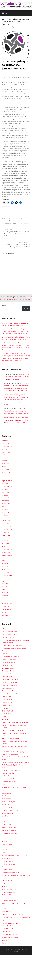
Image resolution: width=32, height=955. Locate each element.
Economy (5, 708)
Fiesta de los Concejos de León (11, 770)
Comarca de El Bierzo (8, 662)
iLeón (3, 790)
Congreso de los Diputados (10, 691)
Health (4, 784)
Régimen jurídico (7, 895)
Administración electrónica (10, 631)
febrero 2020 (6, 472)
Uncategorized (6, 931)
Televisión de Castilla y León (10, 923)
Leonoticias (5, 819)
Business (4, 654)
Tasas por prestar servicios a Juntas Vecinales (16, 917)
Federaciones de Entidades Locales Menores (14, 223)
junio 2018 (5, 489)
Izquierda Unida (6, 793)
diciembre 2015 (6, 526)
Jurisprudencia (6, 804)
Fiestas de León (6, 776)
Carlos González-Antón (9, 659)
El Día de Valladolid (7, 711)
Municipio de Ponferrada (9, 833)
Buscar (4, 305)
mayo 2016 (5, 512)
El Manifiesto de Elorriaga (9, 714)
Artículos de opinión (8, 637)
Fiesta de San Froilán (8, 773)
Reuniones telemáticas (9, 901)
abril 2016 (5, 515)
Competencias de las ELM (10, 679)
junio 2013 (5, 586)
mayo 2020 (5, 463)
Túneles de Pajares (7, 929)
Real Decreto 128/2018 (9, 889)
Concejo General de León (11, 219)
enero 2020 (5, 475)
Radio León (5, 886)
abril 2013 (5, 592)
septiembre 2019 (7, 481)
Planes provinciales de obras (10, 872)
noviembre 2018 (7, 486)
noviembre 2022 (7, 446)
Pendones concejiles (8, 867)
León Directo (6, 816)
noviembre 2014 (7, 549)
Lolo (3, 821)
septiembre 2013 (7, 581)
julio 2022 (5, 449)
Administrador (23, 27)
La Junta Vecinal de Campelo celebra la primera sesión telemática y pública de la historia (16, 411)
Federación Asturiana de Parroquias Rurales (15, 722)
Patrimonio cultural (8, 861)
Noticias (4, 850)
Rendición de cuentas (8, 898)
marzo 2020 (5, 469)
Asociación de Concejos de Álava (12, 645)
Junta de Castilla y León (9, 802)
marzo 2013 (5, 595)
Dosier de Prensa (7, 705)
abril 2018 (5, 495)
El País (4, 717)
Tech (3, 920)
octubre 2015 (6, 532)
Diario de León (6, 697)
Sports (4, 909)
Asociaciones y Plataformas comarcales (14, 648)
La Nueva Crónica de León (10, 810)
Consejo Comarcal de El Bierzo (11, 694)
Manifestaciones (7, 824)
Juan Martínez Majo (8, 796)
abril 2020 (5, 466)
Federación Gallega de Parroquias (12, 738)
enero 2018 (5, 498)
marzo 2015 (5, 543)
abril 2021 (5, 455)
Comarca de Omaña (8, 668)
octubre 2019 (6, 478)
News (3, 836)
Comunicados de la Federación (11, 682)
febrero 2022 (6, 452)
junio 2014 (5, 558)
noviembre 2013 (7, 575)
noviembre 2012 (7, 603)
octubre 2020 (6, 458)
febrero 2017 (6, 503)
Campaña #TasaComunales (10, 656)
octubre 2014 (6, 552)
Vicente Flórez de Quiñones (10, 937)
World (4, 943)
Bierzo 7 (4, 651)
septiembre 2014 (7, 555)
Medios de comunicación (9, 827)
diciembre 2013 (6, 572)
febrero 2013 (6, 598)
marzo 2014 (5, 566)
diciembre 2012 (6, 601)
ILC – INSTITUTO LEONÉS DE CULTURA (14, 787)
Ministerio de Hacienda (9, 830)
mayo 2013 (5, 589)
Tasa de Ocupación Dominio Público (13, 914)
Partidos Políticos (7, 858)
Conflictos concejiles (8, 688)
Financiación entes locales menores (12, 779)
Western (4, 940)
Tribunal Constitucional (9, 926)
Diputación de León (8, 699)
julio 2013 (5, 583)
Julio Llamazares (7, 799)
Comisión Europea (7, 676)
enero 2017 (5, 506)
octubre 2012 (6, 606)
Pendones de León (7, 870)
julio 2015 (5, 538)
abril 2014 (5, 563)
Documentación (7, 702)
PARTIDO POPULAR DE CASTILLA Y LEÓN (14, 855)
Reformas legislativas (8, 892)
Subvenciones (6, 911)
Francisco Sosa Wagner (9, 781)
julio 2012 (5, 615)
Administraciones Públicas (10, 634)
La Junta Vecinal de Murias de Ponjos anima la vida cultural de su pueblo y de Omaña (16, 377)
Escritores (5, 719)
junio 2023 (5, 441)
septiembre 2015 (7, 535)
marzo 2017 (5, 501)
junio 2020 (5, 460)
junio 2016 (5, 509)
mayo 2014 (5, 561)
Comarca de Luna (7, 665)
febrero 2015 (6, 546)
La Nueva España (7, 813)
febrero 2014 (6, 569)
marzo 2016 (5, 518)
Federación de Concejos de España (12, 730)
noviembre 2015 (7, 529)
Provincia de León (7, 880)
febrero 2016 (6, 521)
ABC (3, 628)
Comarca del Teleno (8, 674)
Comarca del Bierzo (8, 671)
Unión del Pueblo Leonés (9, 934)
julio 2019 (5, 483)
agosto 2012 (5, 612)
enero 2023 (5, 443)
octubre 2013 (6, 578)
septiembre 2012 (7, 609)
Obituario (5, 852)
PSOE (3, 883)
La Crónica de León (8, 807)
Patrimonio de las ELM (9, 864)
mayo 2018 (5, 492)
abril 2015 (5, 541)
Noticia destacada (7, 847)
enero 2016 (5, 523)
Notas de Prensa (7, 844)
